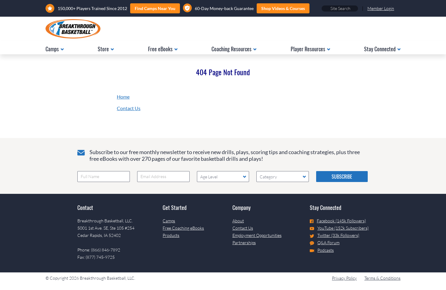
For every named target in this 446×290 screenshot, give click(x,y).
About (238, 220)
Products (171, 235)
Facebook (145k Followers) (341, 220)
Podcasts (325, 250)
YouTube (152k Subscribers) (343, 228)
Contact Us (128, 108)
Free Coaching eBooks (183, 228)
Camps (169, 220)
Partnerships (244, 242)
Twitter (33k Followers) (338, 235)
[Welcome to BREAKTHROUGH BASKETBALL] (73, 29)
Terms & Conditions (382, 278)
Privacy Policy (344, 278)
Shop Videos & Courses (283, 8)
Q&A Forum (328, 242)
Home (123, 96)
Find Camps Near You (155, 8)
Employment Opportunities (257, 235)
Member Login (380, 8)
